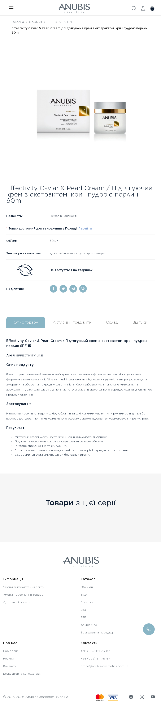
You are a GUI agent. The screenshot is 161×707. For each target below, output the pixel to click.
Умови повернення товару (23, 594)
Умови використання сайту (23, 587)
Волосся (86, 602)
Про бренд (10, 651)
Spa (83, 609)
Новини (8, 658)
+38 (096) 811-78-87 (95, 658)
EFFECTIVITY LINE (60, 22)
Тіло (83, 594)
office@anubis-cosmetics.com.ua (104, 666)
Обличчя (35, 22)
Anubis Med (88, 625)
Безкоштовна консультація (22, 673)
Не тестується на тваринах (71, 270)
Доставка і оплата (16, 602)
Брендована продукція (97, 632)
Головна (18, 22)
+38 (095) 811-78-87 (95, 651)
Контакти (9, 666)
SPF (83, 617)
